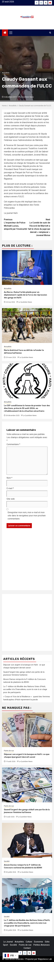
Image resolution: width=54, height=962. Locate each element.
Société (6, 861)
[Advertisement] (27, 562)
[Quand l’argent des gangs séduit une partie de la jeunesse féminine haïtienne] (27, 785)
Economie (38, 941)
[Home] (5, 33)
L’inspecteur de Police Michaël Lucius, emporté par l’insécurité (15, 224)
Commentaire (13, 444)
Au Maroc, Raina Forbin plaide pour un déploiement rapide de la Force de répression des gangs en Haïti (25, 295)
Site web (11, 499)
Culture (29, 941)
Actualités (5, 73)
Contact (27, 948)
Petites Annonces (41, 945)
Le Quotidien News (27, 97)
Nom (9, 478)
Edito (47, 941)
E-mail (10, 488)
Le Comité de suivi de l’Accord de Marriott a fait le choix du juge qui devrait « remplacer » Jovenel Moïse (39, 227)
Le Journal (8, 941)
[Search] (50, 32)
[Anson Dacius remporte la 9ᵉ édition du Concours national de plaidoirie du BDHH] (27, 840)
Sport (5, 945)
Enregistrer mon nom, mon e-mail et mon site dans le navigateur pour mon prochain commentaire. (27, 515)
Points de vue (9, 751)
